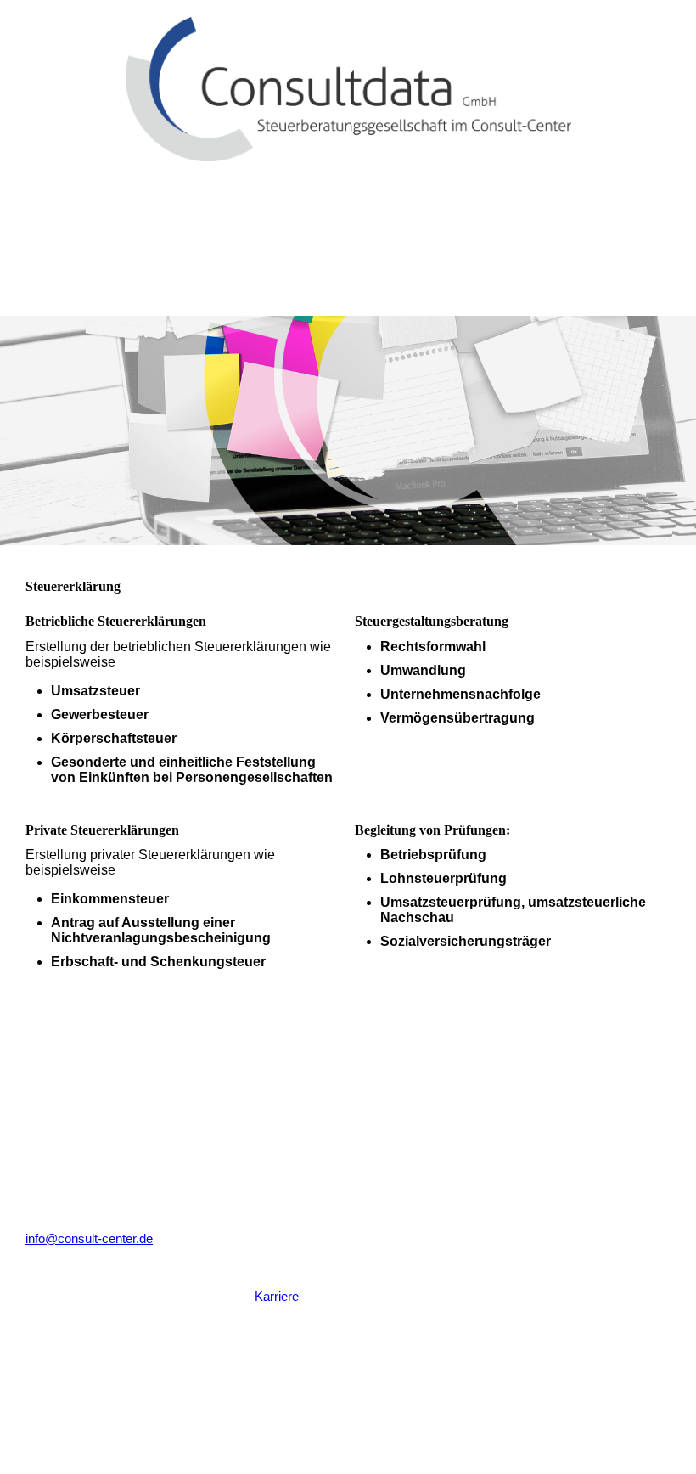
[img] (348, 80)
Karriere (277, 1296)
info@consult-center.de (89, 1238)
